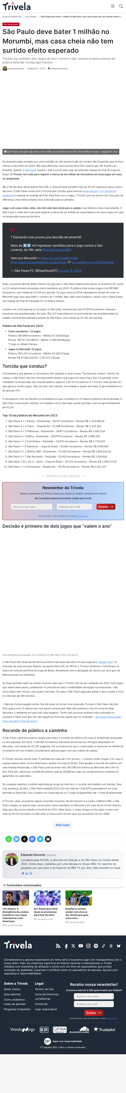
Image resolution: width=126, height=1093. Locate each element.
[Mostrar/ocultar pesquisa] (121, 6)
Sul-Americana (33, 16)
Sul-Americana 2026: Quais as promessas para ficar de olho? (46, 911)
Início (7, 16)
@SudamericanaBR (56, 250)
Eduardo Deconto (33, 855)
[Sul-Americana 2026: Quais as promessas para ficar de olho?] (47, 898)
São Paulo (30, 170)
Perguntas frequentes (17, 1009)
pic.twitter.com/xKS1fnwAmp (93, 262)
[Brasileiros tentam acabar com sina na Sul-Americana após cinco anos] (78, 898)
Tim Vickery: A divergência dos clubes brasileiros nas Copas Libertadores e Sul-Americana (15, 915)
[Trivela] (16, 6)
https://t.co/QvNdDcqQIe (59, 258)
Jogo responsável (46, 1009)
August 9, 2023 (70, 271)
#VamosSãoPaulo (54, 262)
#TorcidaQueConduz (26, 262)
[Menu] (112, 5)
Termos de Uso (81, 516)
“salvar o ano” (106, 662)
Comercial (41, 1004)
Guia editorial (12, 994)
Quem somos (12, 989)
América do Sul (18, 16)
